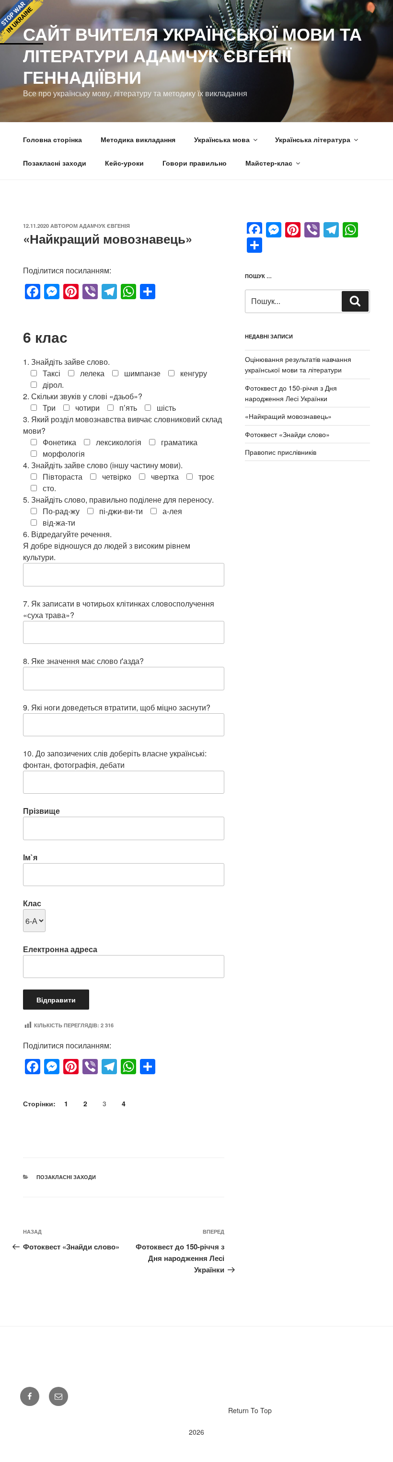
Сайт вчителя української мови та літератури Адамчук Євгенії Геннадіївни (192, 55)
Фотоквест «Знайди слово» (287, 434)
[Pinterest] (71, 291)
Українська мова (222, 139)
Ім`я (30, 857)
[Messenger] (51, 291)
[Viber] (90, 291)
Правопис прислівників (280, 452)
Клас (32, 903)
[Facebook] (32, 291)
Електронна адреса (60, 949)
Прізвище (41, 810)
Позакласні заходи (54, 163)
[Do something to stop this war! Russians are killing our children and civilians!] (21, 21)
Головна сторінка (52, 139)
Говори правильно (194, 163)
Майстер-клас (268, 163)
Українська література (312, 139)
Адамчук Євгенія (104, 225)
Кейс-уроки (124, 163)
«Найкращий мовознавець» (288, 416)
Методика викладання (138, 139)
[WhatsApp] (128, 291)
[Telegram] (109, 291)
